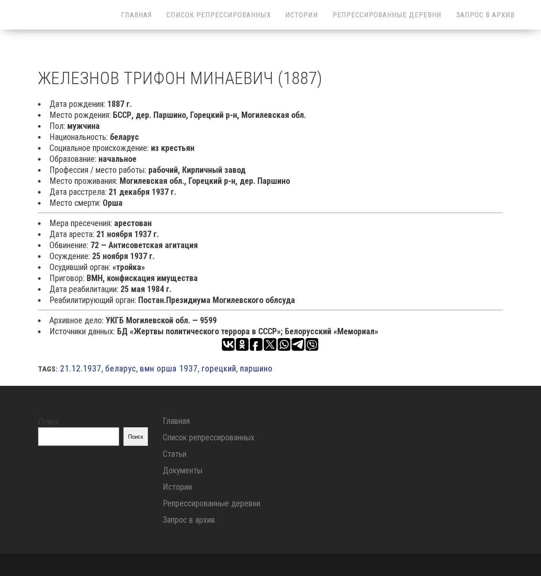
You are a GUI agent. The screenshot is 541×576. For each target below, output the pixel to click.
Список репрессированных (208, 437)
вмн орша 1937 (169, 368)
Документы (182, 470)
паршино (256, 368)
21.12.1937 (80, 368)
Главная (176, 421)
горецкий (219, 368)
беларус (120, 368)
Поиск (48, 422)
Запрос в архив (189, 519)
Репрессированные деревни (211, 503)
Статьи (174, 454)
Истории (177, 486)
